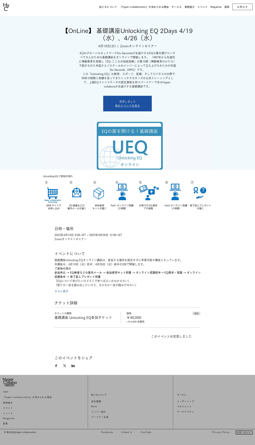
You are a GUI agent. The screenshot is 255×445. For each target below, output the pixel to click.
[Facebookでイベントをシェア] (56, 365)
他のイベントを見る (127, 105)
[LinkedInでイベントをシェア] (73, 365)
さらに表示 (61, 291)
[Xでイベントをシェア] (64, 365)
